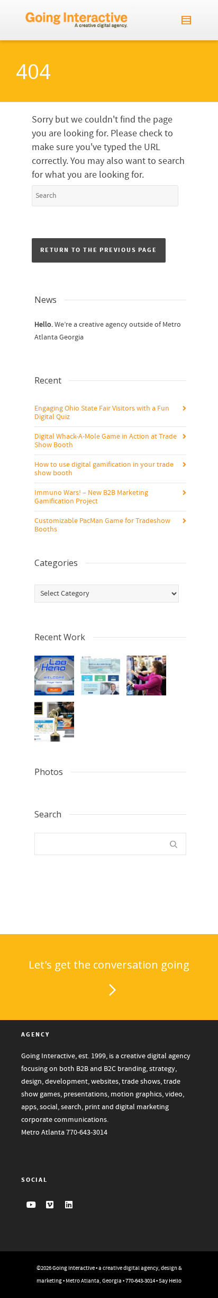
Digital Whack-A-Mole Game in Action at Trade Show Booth (105, 441)
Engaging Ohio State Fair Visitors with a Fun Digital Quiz (101, 413)
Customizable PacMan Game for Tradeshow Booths (102, 525)
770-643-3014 (86, 1132)
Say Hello (170, 1281)
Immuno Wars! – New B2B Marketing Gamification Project (91, 497)
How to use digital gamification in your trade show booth (104, 469)
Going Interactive (73, 1268)
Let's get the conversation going (109, 964)
